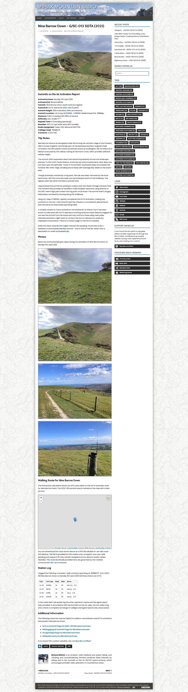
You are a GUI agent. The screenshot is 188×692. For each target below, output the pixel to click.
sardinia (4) (120, 139)
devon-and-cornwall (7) (126, 98)
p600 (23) (141, 131)
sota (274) (134, 143)
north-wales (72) (134, 122)
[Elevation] (109, 498)
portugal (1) (120, 135)
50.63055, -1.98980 (72, 113)
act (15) (119, 86)
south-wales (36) (141, 147)
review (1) (144, 135)
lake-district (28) (134, 114)
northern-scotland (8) (125, 131)
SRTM (86, 548)
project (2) (133, 135)
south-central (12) (123, 147)
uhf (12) (118, 167)
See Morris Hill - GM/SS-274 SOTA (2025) (130, 49)
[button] (75, 519)
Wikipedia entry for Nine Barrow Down (59, 636)
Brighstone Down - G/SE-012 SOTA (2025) (130, 60)
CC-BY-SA (108, 548)
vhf (69, 646)
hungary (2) (143, 110)
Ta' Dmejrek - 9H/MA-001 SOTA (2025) (129, 46)
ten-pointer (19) (142, 163)
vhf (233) (127, 167)
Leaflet (58, 548)
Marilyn (62, 228)
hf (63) (132, 110)
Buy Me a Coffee (83, 641)
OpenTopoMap (100, 548)
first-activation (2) (124, 106)
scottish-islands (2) (136, 139)
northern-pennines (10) (125, 126)
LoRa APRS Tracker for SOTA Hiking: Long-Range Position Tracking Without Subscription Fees (132, 36)
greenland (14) (121, 110)
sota (46, 646)
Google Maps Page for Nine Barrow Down (61, 632)
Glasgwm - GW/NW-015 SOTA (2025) (129, 30)
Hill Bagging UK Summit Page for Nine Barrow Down (66, 629)
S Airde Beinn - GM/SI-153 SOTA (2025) (129, 53)
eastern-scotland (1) (124, 102)
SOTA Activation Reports (75, 31)
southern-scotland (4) (125, 159)
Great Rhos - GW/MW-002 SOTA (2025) (130, 42)
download (50, 551)
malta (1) (119, 118)
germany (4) (140, 106)
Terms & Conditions (123, 687)
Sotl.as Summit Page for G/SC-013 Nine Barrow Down (66, 626)
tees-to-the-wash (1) (124, 163)
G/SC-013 (67, 107)
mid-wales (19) (131, 118)
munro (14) (120, 122)
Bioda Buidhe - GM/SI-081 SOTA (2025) (129, 57)
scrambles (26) (121, 143)
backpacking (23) (132, 86)
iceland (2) (120, 114)
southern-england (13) (125, 151)
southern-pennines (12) (125, 155)
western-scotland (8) (125, 175)
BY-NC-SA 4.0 (53, 562)
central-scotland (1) (124, 94)
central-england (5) (124, 90)
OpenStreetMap (72, 548)
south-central (58, 646)
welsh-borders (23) (123, 171)
